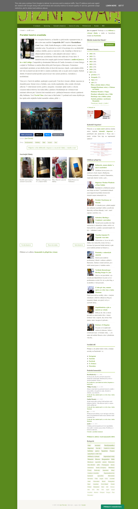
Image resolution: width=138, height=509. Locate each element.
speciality (100, 476)
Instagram (91, 356)
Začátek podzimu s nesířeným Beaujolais (101, 100)
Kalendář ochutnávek (60, 26)
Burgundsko (105, 459)
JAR (107, 487)
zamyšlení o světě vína (94, 454)
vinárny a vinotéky (93, 473)
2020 (91, 69)
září (92, 82)
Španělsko (104, 451)
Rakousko (111, 462)
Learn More (111, 6)
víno (56, 142)
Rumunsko (96, 487)
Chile (96, 478)
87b (93, 489)
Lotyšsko (90, 492)
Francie (112, 451)
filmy (112, 470)
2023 (91, 61)
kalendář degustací (106, 131)
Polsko (89, 487)
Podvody (97, 470)
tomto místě (101, 129)
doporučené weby (109, 456)
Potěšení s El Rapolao (102, 325)
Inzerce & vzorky (74, 26)
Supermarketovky (109, 473)
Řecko (103, 481)
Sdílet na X (39, 135)
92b (103, 489)
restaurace (90, 468)
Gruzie (112, 484)
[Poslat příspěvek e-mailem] (33, 138)
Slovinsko (90, 478)
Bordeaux (90, 462)
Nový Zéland (104, 484)
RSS (103, 26)
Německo (90, 459)
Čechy (89, 470)
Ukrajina (102, 492)
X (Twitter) (91, 363)
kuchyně (90, 476)
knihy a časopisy (101, 468)
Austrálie (112, 478)
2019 (91, 72)
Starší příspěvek (79, 245)
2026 (91, 54)
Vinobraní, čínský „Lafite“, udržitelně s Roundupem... (100, 104)
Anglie (101, 478)
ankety (105, 462)
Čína (113, 492)
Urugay (108, 492)
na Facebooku (96, 35)
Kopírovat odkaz (58, 135)
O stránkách (36, 26)
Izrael (113, 489)
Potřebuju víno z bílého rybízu (101, 96)
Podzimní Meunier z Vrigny (100, 91)
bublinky (37, 142)
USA (106, 478)
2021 (91, 67)
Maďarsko (111, 468)
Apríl (107, 489)
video (89, 481)
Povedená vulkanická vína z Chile (102, 94)
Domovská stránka (53, 245)
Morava (97, 459)
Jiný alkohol (91, 465)
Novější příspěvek (26, 245)
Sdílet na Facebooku (26, 135)
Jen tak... (99, 448)
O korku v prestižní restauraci (95, 432)
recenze (50, 142)
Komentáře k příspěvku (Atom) (45, 252)
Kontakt (96, 26)
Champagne (105, 465)
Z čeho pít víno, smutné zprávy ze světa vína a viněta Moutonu (104, 289)
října (93, 80)
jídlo (98, 465)
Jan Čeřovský (29, 138)
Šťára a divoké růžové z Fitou (100, 85)
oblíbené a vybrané (93, 456)
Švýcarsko (90, 495)
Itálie (44, 142)
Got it (121, 6)
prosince (94, 74)
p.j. (88, 411)
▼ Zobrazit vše (91, 107)
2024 (91, 59)
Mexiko (96, 492)
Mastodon (91, 366)
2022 (91, 64)
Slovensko (111, 476)
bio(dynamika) (29, 142)
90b (98, 489)
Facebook (91, 361)
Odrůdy (112, 487)
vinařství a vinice (109, 448)
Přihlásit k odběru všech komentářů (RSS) (101, 437)
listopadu (94, 77)
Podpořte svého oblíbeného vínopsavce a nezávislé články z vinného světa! (52, 148)
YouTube (91, 358)
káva (103, 487)
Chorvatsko (96, 481)
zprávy (97, 451)
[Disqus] (52, 212)
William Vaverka (91, 387)
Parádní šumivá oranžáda (33, 35)
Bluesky (47, 135)
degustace (91, 448)
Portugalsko (111, 481)
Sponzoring (47, 26)
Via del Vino (38, 95)
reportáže (98, 462)
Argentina (95, 484)
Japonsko (105, 470)
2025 (91, 56)
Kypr (89, 484)
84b (89, 489)
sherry (112, 465)
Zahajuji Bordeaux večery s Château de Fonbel (103, 88)
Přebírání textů (86, 26)
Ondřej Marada (91, 399)
